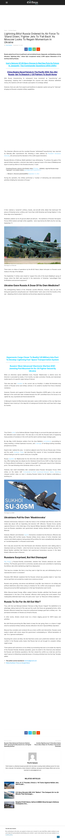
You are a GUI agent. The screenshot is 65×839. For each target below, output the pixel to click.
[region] (32, 18)
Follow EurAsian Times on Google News (18, 663)
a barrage (38, 443)
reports (26, 535)
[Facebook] (26, 49)
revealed (19, 383)
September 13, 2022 (34, 173)
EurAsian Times (19, 452)
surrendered (47, 441)
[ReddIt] (38, 49)
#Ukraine (35, 168)
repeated (11, 459)
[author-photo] (32, 760)
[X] (30, 49)
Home (5, 30)
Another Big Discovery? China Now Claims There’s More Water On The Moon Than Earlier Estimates (47, 744)
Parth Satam (9, 45)
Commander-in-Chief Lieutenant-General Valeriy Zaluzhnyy (42, 472)
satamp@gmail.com (30, 661)
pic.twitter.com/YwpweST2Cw (32, 170)
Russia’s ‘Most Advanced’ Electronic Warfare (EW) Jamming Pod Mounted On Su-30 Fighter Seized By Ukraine (32, 368)
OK (58, 836)
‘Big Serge (7, 561)
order (13, 432)
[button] (6, 2)
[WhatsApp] (34, 49)
